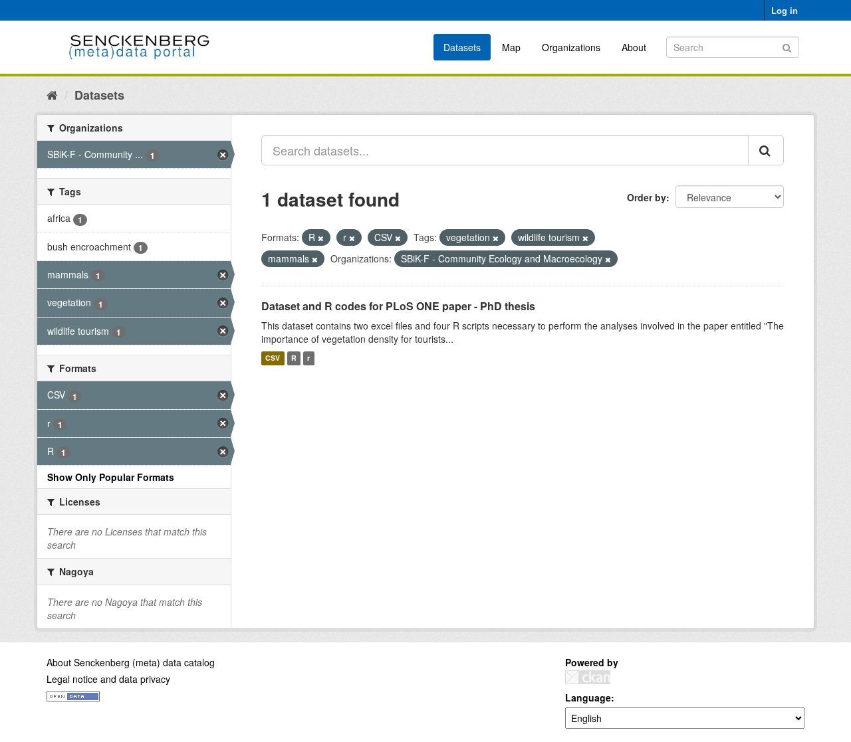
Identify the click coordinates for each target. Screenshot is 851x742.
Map (511, 47)
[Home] (52, 94)
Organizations (571, 47)
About (634, 47)
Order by (646, 197)
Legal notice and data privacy (108, 679)
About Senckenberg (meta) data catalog (131, 662)
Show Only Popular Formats (110, 477)
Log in (784, 10)
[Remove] (321, 237)
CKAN (587, 677)
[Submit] (786, 46)
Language (588, 697)
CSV (272, 358)
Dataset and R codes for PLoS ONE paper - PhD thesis (398, 306)
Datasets (462, 47)
